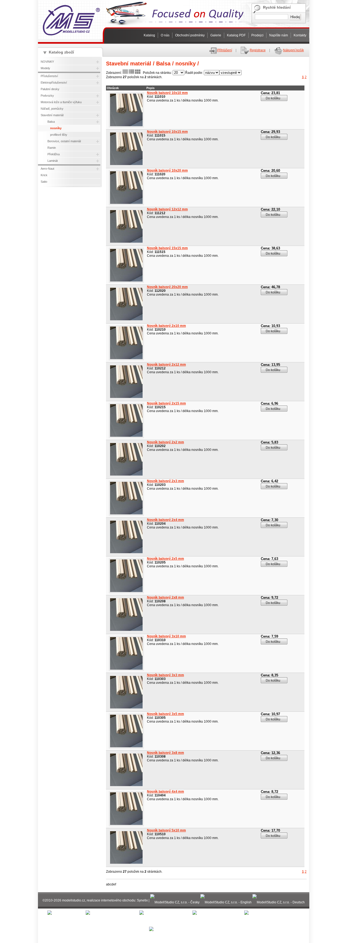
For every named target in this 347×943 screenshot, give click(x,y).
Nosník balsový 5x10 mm (166, 830)
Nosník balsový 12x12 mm (167, 209)
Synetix (142, 900)
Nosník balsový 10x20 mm (167, 170)
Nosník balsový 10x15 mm (167, 132)
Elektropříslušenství (54, 82)
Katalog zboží (61, 52)
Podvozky (47, 95)
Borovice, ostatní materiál (64, 141)
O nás (165, 35)
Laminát (52, 160)
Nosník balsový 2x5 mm (165, 559)
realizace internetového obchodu (111, 900)
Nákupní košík (293, 50)
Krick (44, 175)
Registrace (258, 50)
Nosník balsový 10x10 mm (167, 93)
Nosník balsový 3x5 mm (165, 714)
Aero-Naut (47, 168)
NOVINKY (47, 61)
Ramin (51, 147)
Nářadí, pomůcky (52, 108)
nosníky (56, 128)
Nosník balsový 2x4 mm (165, 520)
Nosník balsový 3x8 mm (165, 753)
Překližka (53, 154)
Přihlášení (224, 50)
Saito (44, 181)
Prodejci (257, 35)
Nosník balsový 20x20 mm (167, 287)
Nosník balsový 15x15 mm (167, 248)
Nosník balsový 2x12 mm (166, 364)
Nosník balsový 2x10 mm (166, 326)
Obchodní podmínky (190, 35)
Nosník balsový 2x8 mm (165, 597)
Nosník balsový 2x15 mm (166, 403)
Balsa (51, 121)
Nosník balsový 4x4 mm (165, 791)
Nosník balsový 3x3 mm (165, 675)
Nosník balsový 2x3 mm (165, 481)
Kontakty (300, 35)
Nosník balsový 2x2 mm (165, 442)
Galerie (215, 35)
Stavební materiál (52, 115)
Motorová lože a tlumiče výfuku (61, 102)
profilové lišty (58, 134)
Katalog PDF (236, 35)
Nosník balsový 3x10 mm (166, 636)
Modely (45, 68)
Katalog (149, 35)
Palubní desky (50, 89)
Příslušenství (49, 76)
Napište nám (278, 35)
